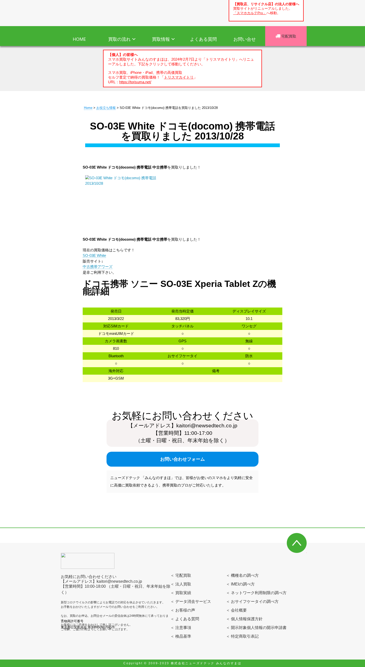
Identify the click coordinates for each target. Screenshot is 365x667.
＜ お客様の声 (182, 610)
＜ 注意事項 (180, 627)
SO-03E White (94, 255)
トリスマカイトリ (179, 77)
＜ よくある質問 (184, 619)
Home (88, 108)
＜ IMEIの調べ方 (240, 584)
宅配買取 (288, 36)
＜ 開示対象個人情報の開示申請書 (256, 627)
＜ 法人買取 (180, 584)
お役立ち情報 (106, 108)
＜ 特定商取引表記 (242, 636)
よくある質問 (203, 39)
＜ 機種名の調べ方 (242, 575)
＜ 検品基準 (180, 636)
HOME (79, 39)
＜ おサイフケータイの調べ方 (252, 601)
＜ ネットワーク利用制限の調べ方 (256, 593)
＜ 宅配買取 (180, 575)
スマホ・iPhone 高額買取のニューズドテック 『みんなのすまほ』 (90, 12)
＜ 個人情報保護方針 (244, 619)
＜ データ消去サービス (190, 601)
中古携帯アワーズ (97, 267)
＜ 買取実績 (180, 593)
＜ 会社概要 (236, 610)
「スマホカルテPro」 (249, 13)
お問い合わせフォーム (182, 459)
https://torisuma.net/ (135, 82)
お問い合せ (244, 39)
